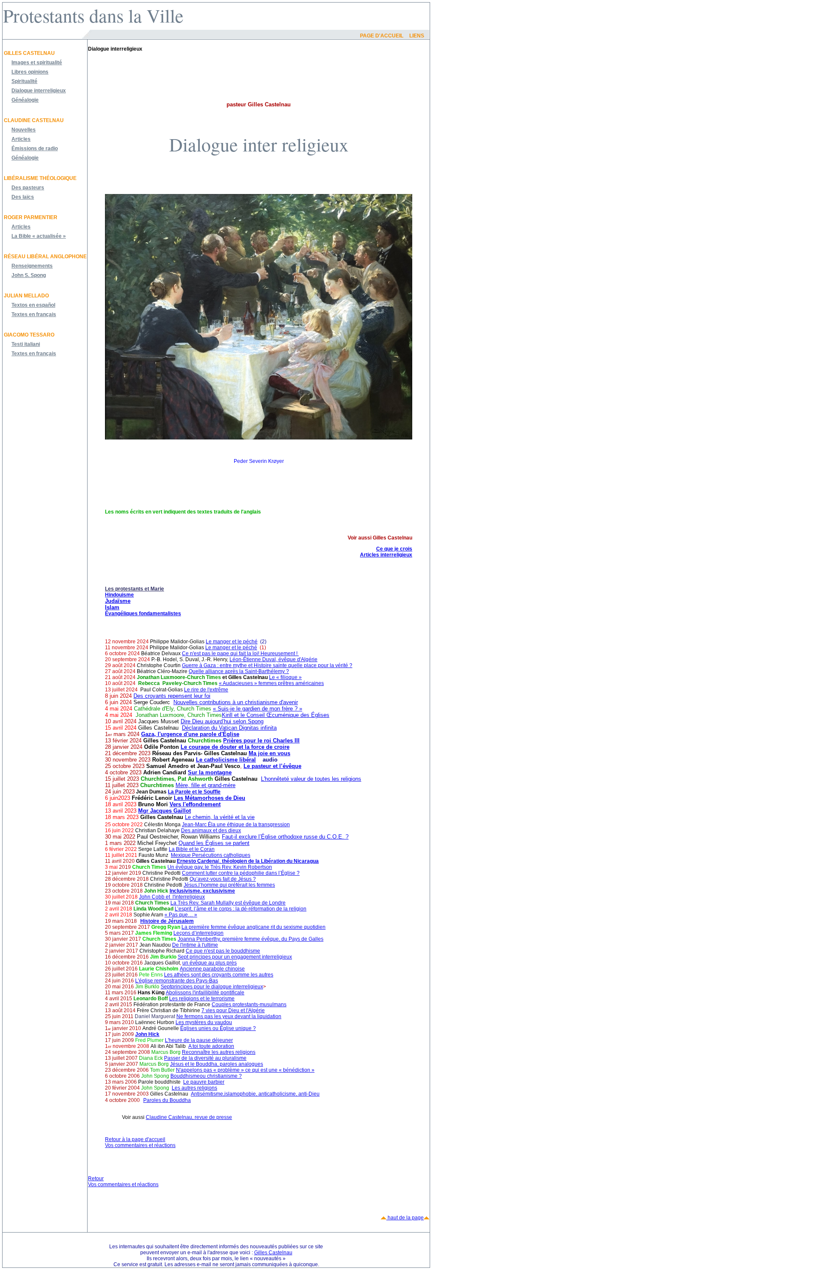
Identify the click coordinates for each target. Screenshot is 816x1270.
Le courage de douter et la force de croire (235, 747)
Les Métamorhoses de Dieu (209, 798)
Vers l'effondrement (195, 804)
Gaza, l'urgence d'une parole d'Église (190, 734)
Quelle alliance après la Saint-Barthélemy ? (239, 671)
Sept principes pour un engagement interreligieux (235, 957)
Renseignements (32, 266)
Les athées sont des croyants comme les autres (218, 975)
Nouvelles (23, 130)
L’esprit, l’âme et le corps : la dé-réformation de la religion (240, 909)
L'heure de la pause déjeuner (199, 1040)
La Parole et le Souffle (194, 792)
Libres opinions (29, 72)
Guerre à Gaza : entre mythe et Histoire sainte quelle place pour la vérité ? (267, 665)
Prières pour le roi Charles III (261, 740)
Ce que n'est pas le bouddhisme (223, 951)
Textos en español (33, 305)
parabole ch (217, 969)
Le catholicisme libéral (226, 759)
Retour (96, 1179)
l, (248, 861)
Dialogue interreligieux (38, 91)
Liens (416, 36)
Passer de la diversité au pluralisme (205, 1058)
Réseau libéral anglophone (45, 257)
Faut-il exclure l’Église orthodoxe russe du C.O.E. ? (285, 836)
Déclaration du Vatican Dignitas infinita (229, 728)
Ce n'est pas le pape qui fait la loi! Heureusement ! (240, 653)
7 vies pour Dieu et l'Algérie (233, 1010)
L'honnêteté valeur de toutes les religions (311, 779)
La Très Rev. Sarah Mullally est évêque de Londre (228, 903)
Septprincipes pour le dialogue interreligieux (212, 987)
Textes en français (33, 314)
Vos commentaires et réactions (140, 1145)
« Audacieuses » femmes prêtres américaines (271, 683)
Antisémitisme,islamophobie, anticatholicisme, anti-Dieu (255, 1094)
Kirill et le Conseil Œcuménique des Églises (275, 715)
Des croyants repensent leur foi (171, 696)
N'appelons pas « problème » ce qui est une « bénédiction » (245, 1070)
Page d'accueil (381, 36)
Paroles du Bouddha (167, 1100)
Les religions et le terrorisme (202, 999)
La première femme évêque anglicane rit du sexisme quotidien (253, 927)
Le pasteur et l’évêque (272, 766)
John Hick (147, 1034)
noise (238, 969)
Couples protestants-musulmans (249, 1004)
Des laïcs (22, 197)
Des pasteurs (27, 188)
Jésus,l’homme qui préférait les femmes (229, 885)
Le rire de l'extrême (206, 690)
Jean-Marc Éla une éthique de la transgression (236, 825)
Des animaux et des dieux (211, 830)
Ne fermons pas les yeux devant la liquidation (228, 1016)
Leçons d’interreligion (198, 933)
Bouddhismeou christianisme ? (206, 1076)
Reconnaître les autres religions (218, 1052)
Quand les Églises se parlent (213, 843)
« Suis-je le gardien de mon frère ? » (257, 708)
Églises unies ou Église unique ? (218, 1028)
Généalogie (25, 100)
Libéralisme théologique (40, 178)
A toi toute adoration (211, 1046)
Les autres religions (194, 1088)
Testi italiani (25, 344)
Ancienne (191, 969)
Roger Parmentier (30, 217)
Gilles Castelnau (29, 53)
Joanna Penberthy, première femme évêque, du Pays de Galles (250, 939)
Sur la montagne (210, 772)
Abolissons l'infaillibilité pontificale (205, 993)
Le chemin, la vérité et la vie (220, 817)
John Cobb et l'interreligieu (170, 897)
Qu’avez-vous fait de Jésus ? (223, 879)
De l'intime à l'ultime (195, 945)
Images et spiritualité (36, 63)
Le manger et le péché (232, 642)
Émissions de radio (34, 148)
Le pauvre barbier (203, 1082)
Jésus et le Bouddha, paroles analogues (216, 1064)
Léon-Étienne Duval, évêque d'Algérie (273, 659)
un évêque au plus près (209, 963)
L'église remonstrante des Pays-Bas (176, 981)
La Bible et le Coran (192, 849)
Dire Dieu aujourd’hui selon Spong (222, 721)
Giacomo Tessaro (29, 335)
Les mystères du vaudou (204, 1022)
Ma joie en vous (269, 753)
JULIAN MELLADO (26, 296)
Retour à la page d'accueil (135, 1139)
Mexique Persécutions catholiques (210, 855)
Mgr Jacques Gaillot (164, 811)
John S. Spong (28, 275)
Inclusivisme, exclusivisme (202, 891)
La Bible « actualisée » (38, 236)
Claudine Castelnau (34, 120)
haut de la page (405, 1218)
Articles (21, 139)
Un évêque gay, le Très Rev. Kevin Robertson (219, 867)
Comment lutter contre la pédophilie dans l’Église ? (241, 873)
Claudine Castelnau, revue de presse (189, 1117)
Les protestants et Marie (134, 589)
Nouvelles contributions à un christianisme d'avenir (235, 702)
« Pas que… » (180, 915)
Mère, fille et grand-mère (205, 785)
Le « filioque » (285, 677)
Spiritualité (24, 81)
